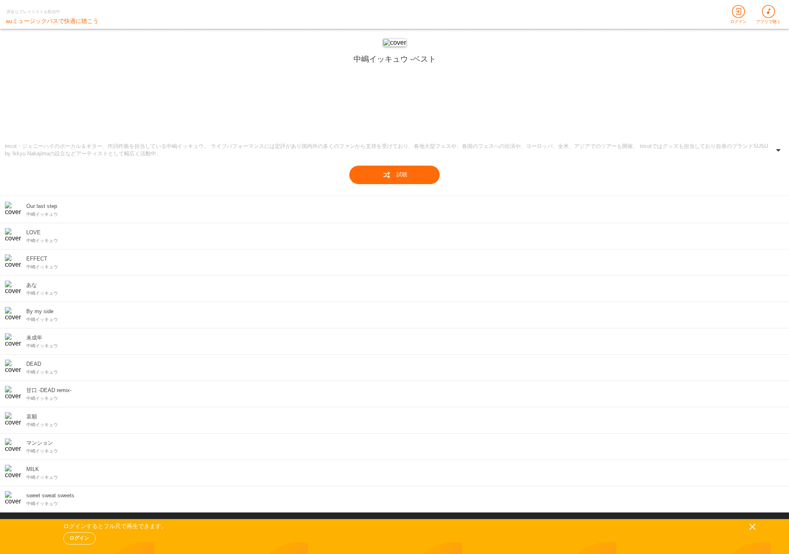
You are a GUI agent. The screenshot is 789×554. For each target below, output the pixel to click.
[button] (394, 152)
